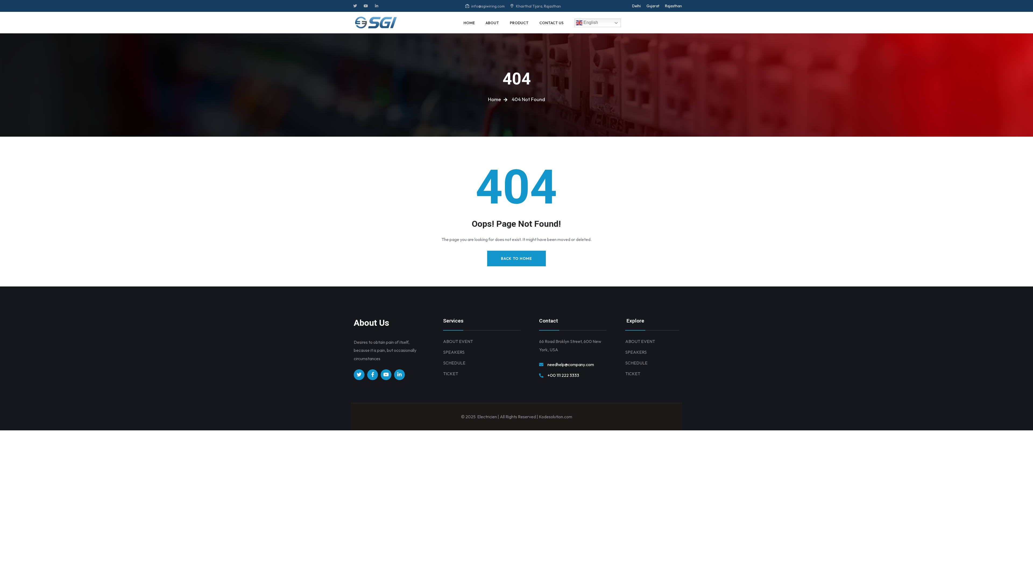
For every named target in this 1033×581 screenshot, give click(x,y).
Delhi (636, 5)
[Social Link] (355, 6)
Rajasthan (673, 5)
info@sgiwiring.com (487, 6)
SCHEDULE (454, 363)
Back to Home (516, 258)
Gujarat (652, 5)
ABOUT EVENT (458, 341)
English (590, 22)
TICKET (450, 373)
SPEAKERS (454, 352)
